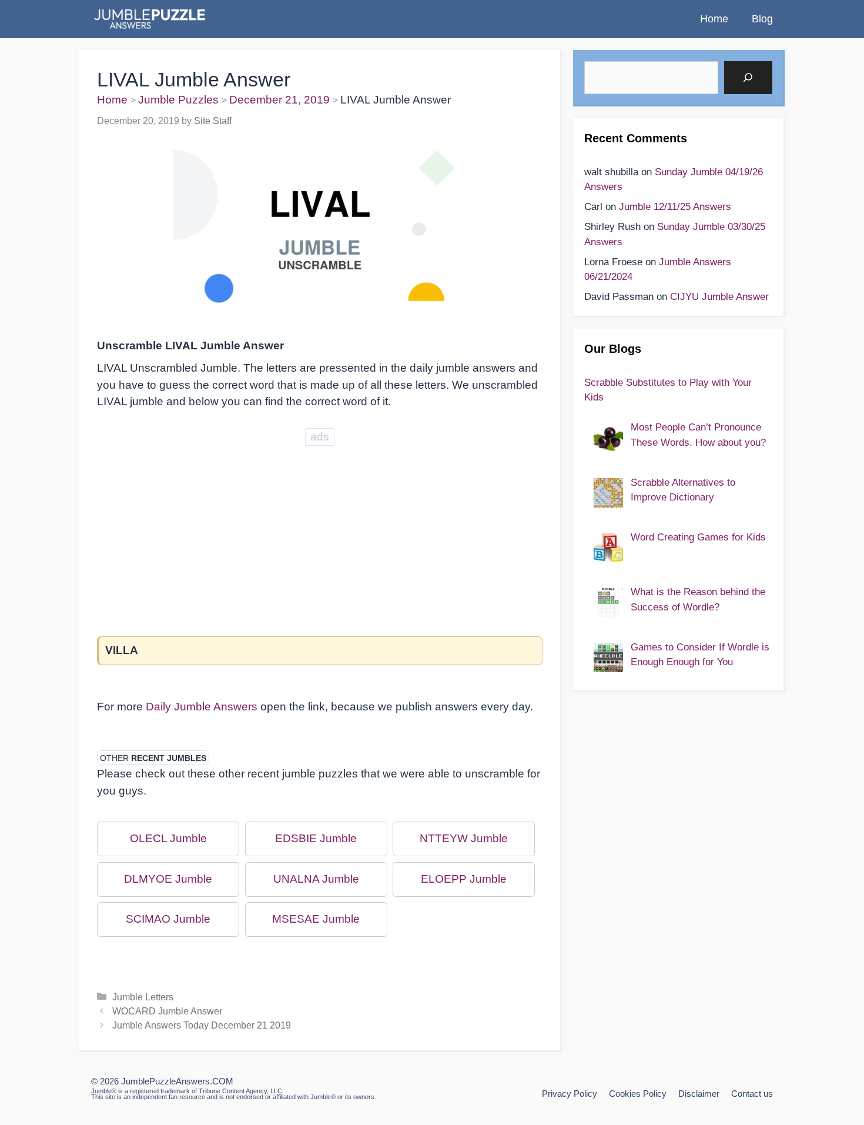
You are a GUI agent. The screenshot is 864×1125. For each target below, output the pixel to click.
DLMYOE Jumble (168, 879)
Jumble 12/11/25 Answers (675, 206)
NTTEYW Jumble (464, 838)
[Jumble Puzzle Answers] (149, 19)
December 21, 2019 (279, 100)
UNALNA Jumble (316, 879)
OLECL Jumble (168, 838)
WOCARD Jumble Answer (167, 1011)
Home (714, 19)
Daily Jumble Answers (201, 706)
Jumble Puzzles (178, 100)
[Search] (748, 77)
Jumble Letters (142, 997)
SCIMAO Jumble (168, 919)
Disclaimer (698, 1094)
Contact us (752, 1094)
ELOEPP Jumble (464, 879)
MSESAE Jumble (316, 919)
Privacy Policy (569, 1094)
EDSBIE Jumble (316, 838)
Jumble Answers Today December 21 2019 (201, 1025)
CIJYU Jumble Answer (719, 296)
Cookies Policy (638, 1094)
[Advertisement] (319, 531)
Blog (762, 19)
